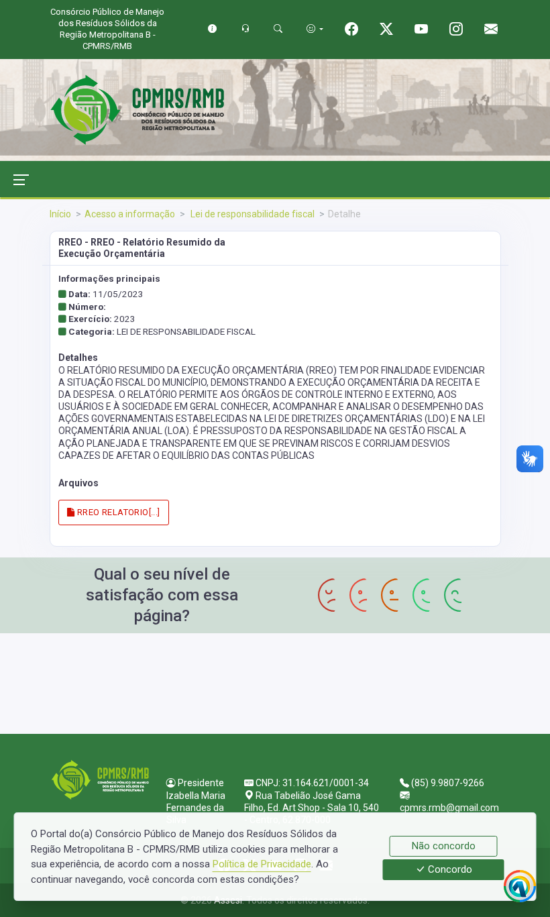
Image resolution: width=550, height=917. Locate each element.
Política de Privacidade (262, 864)
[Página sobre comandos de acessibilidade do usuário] (315, 28)
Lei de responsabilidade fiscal (251, 214)
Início (60, 214)
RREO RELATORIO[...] (117, 512)
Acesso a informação (130, 214)
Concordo (448, 870)
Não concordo (444, 846)
